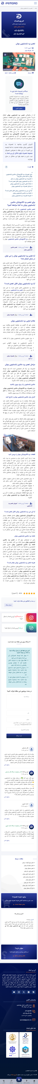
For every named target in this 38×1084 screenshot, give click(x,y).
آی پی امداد (13, 1075)
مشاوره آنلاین (19, 108)
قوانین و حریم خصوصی (31, 1071)
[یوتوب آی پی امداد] (14, 992)
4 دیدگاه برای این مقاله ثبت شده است (19, 642)
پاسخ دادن (6, 765)
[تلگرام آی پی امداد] (28, 992)
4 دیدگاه (30, 73)
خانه (36, 8)
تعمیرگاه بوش (28, 50)
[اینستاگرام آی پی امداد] (19, 992)
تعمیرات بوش (10, 315)
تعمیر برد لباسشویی (17, 290)
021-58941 (19, 31)
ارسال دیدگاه (8, 605)
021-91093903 (19, 34)
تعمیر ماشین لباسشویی (27, 209)
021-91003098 (27, 1013)
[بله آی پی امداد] (33, 992)
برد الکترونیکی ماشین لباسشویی (18, 239)
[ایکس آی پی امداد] (24, 992)
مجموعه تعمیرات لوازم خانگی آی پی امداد (19, 153)
